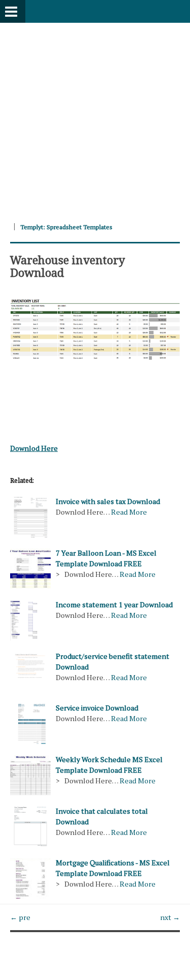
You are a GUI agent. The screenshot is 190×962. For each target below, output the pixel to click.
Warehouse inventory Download (67, 265)
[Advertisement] (95, 118)
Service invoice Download (97, 708)
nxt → (170, 917)
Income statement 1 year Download (114, 604)
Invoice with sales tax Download (108, 501)
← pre (20, 917)
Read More (129, 512)
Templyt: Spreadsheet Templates (66, 227)
